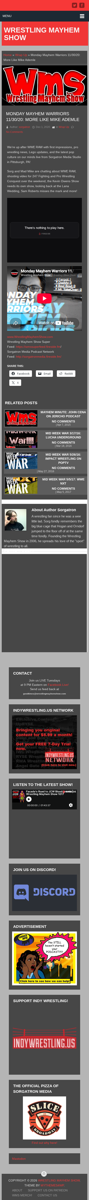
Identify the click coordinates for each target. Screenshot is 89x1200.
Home (7, 55)
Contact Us (47, 1195)
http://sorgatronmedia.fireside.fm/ (38, 356)
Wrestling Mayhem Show (41, 33)
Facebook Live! (58, 684)
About (17, 1190)
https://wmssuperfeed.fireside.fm (38, 346)
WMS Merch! (22, 1195)
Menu (7, 16)
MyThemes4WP (52, 1185)
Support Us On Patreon (48, 1190)
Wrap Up (21, 55)
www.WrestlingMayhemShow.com (30, 336)
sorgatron (24, 127)
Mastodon (19, 1158)
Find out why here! (44, 1142)
